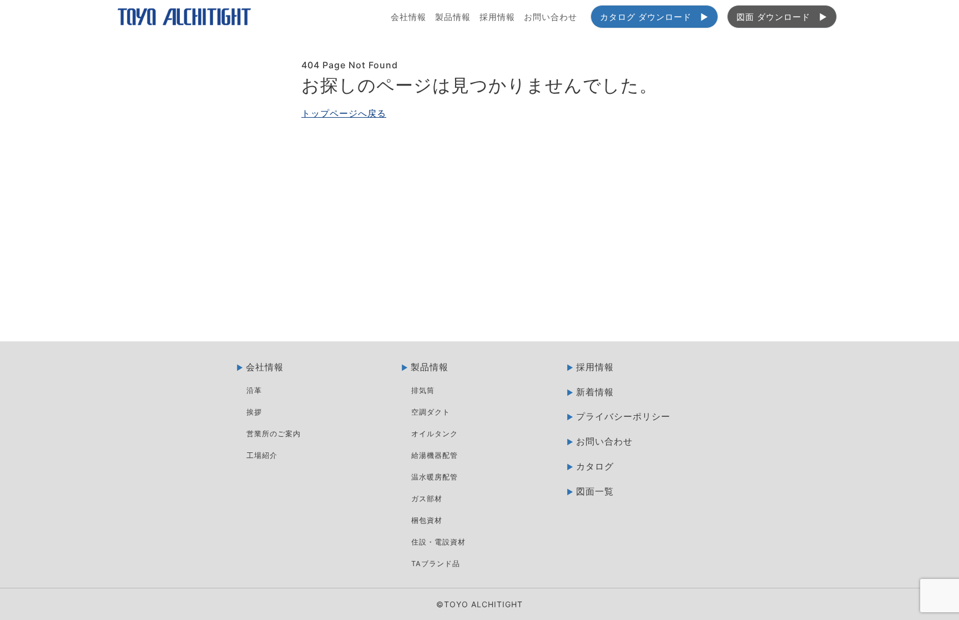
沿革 (254, 390)
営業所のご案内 (273, 434)
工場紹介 (261, 455)
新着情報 (595, 391)
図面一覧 (595, 491)
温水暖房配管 (434, 477)
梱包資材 (426, 520)
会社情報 (408, 17)
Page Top (937, 365)
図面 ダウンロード (773, 17)
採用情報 (497, 17)
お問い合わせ (550, 17)
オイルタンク (434, 434)
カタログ (595, 466)
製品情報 (453, 17)
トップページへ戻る (343, 113)
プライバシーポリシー (623, 416)
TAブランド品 (435, 563)
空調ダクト (430, 412)
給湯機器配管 (434, 455)
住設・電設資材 (438, 542)
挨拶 (254, 412)
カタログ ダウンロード (646, 17)
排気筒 (423, 390)
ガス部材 (426, 499)
